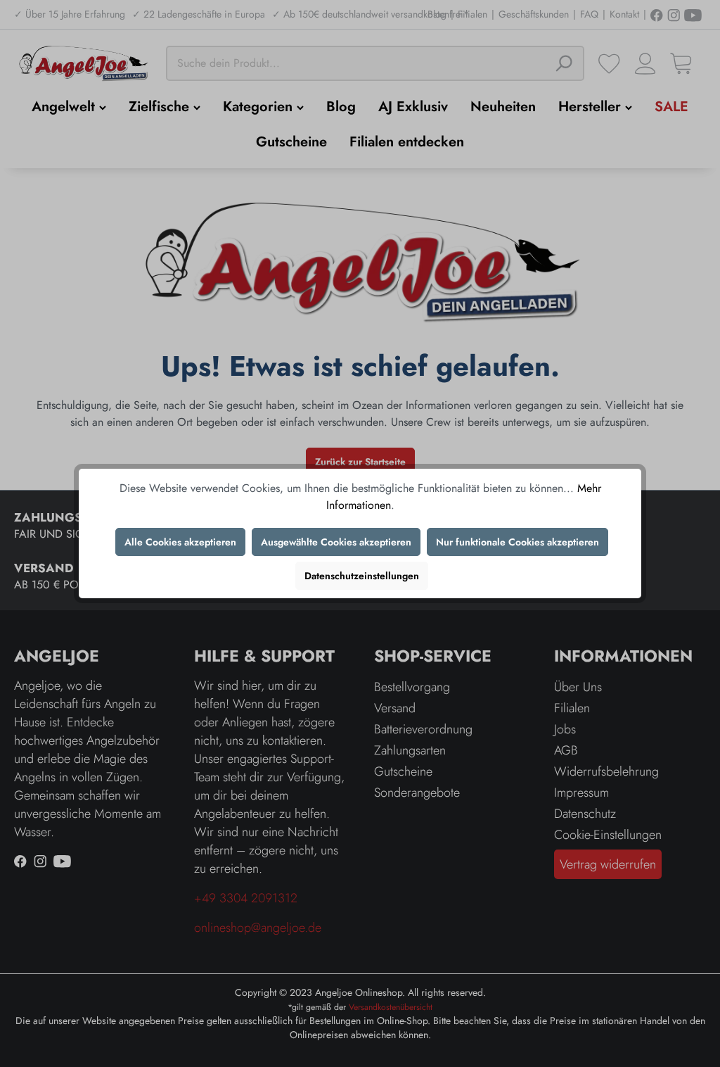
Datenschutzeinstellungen (361, 576)
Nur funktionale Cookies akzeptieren (517, 542)
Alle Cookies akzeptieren (180, 542)
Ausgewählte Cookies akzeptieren (336, 542)
